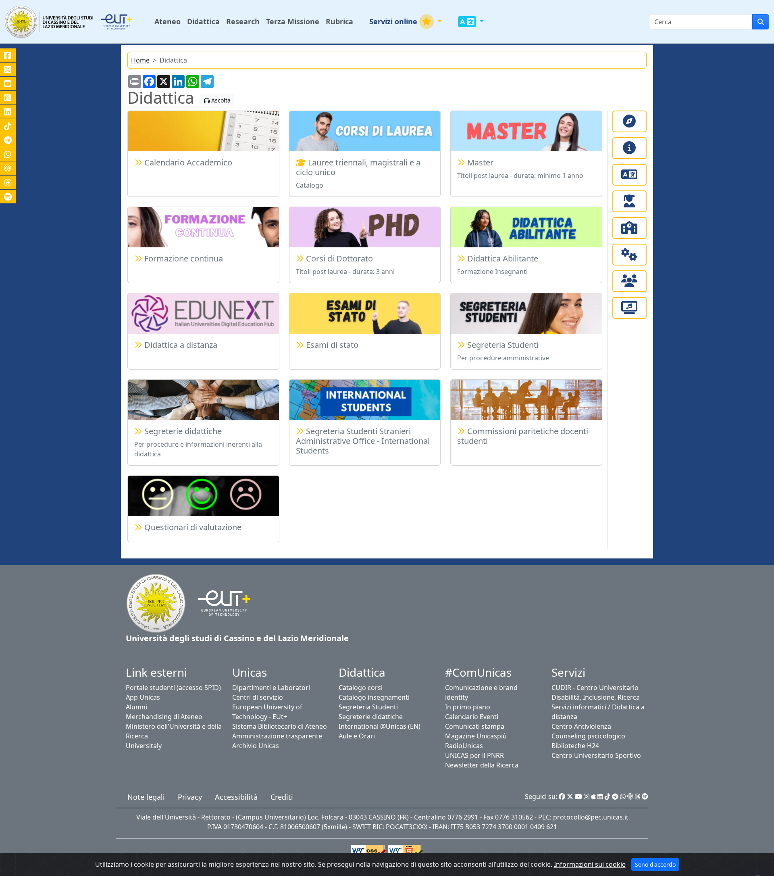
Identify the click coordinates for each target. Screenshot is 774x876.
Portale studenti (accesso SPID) (173, 687)
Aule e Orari (357, 736)
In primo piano (467, 706)
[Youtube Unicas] (578, 796)
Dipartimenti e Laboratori (271, 687)
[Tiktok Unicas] (607, 796)
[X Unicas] (570, 796)
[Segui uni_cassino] (8, 69)
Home (140, 60)
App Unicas (143, 697)
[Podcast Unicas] (630, 796)
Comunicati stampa (474, 726)
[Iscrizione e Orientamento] (629, 121)
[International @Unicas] (629, 175)
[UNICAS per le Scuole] (629, 228)
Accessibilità (236, 797)
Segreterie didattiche (371, 716)
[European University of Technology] (126, 21)
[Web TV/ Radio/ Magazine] (629, 308)
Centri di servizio (257, 697)
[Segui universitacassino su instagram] (8, 98)
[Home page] (156, 602)
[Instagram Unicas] (586, 796)
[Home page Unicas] (49, 21)
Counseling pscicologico (588, 736)
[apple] (593, 796)
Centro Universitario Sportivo (596, 755)
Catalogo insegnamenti (374, 697)
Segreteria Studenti (368, 706)
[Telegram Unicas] (615, 796)
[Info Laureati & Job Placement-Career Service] (629, 201)
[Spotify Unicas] (645, 796)
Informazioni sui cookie (590, 864)
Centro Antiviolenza (581, 726)
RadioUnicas (464, 745)
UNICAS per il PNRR (474, 755)
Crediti (281, 797)
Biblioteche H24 (575, 745)
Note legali (146, 797)
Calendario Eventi (471, 716)
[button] (405, 21)
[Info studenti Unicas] (629, 148)
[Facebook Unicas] (562, 796)
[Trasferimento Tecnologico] (629, 255)
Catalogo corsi (361, 687)
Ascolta (220, 100)
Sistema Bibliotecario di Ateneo (279, 726)
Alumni (136, 706)
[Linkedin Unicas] (600, 796)
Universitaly (144, 745)
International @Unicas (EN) (379, 726)
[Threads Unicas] (637, 796)
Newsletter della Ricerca (481, 765)
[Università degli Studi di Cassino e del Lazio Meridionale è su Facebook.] (8, 55)
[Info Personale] (629, 281)
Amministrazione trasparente (277, 736)
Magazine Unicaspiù (476, 736)
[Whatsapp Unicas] (623, 796)
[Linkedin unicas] (8, 112)
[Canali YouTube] (8, 83)
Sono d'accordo (655, 864)
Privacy (190, 797)
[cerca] (760, 21)
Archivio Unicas (255, 745)
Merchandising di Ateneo (164, 716)
